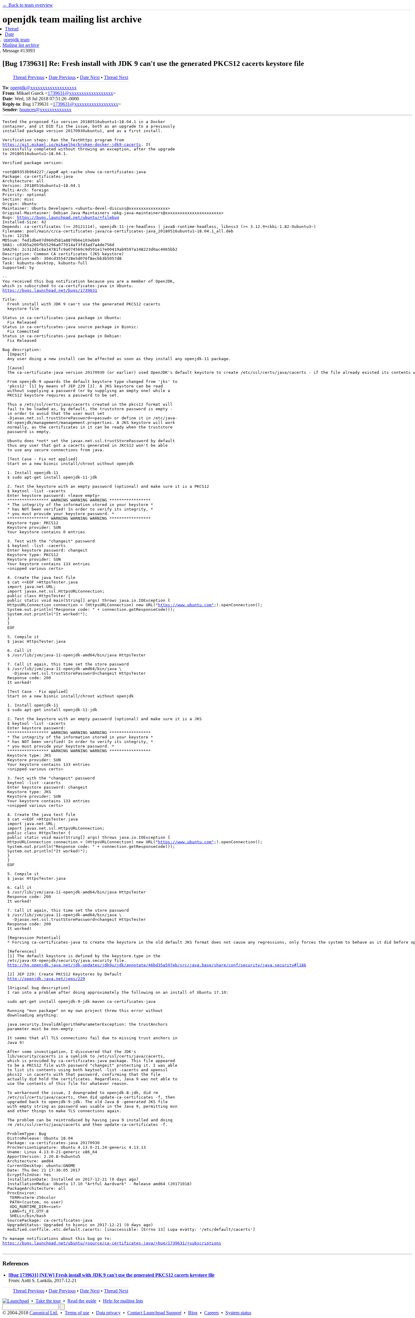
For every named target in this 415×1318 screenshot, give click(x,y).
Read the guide (81, 1300)
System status (238, 1312)
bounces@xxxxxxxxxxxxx (45, 109)
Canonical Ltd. (43, 1312)
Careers (211, 1312)
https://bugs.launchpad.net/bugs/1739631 (49, 290)
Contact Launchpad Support (154, 1312)
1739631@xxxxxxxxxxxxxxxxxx (80, 93)
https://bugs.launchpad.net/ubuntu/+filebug (68, 217)
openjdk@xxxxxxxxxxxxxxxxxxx (43, 87)
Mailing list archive (20, 45)
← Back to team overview (27, 5)
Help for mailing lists (123, 1300)
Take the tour (48, 1300)
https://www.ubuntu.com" (186, 605)
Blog (192, 1312)
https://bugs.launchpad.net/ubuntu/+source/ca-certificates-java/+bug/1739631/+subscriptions (111, 1243)
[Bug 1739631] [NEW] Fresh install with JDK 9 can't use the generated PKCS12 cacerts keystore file (111, 1275)
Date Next (90, 77)
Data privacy (108, 1312)
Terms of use (77, 1312)
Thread (12, 28)
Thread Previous (28, 77)
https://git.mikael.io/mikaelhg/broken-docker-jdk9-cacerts (71, 144)
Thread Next (116, 77)
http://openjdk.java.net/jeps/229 (46, 978)
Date (9, 34)
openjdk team (16, 39)
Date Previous (62, 77)
